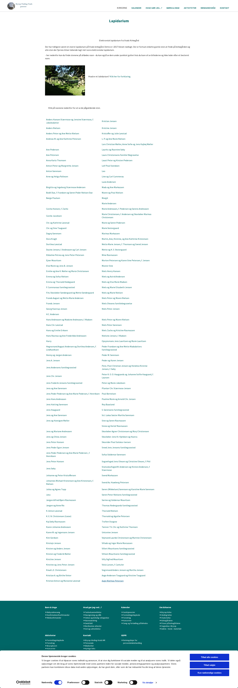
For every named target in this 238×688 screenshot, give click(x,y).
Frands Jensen (53, 303)
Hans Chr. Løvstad (54, 325)
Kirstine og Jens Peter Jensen (60, 564)
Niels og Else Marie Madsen (114, 282)
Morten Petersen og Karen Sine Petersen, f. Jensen (126, 260)
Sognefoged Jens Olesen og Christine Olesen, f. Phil (126, 461)
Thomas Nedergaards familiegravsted (119, 505)
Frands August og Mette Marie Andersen (64, 298)
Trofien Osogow (109, 521)
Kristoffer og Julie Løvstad (114, 133)
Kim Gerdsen (52, 537)
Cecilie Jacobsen (54, 215)
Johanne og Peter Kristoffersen (61, 475)
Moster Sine (107, 265)
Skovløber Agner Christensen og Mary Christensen (125, 431)
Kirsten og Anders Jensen (58, 548)
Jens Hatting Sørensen (57, 404)
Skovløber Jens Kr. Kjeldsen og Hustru (119, 436)
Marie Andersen (109, 203)
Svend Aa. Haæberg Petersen (115, 482)
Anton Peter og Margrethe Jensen (62, 165)
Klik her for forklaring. (120, 76)
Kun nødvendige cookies (209, 673)
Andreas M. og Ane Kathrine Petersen (63, 138)
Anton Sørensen (53, 171)
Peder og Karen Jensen (112, 360)
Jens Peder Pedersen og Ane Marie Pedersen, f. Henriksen (73, 393)
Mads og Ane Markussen (113, 187)
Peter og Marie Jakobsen (113, 383)
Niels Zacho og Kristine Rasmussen (118, 330)
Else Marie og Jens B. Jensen (59, 265)
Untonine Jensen (110, 532)
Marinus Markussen (111, 233)
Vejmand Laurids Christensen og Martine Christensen (127, 537)
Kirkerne (122, 7)
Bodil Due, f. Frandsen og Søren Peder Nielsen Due (69, 192)
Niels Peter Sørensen (112, 325)
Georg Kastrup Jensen (56, 308)
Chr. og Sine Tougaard (56, 228)
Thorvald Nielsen (110, 510)
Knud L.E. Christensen (56, 570)
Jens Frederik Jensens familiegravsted (64, 383)
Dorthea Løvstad (54, 244)
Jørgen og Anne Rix (55, 505)
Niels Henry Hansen (111, 271)
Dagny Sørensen (53, 233)
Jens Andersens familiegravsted (61, 367)
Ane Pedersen (52, 149)
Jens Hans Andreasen (56, 399)
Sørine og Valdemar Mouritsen (116, 500)
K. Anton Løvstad (54, 510)
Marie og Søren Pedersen (113, 222)
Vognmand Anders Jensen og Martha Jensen (122, 570)
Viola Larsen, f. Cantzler (113, 564)
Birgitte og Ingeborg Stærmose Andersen (65, 187)
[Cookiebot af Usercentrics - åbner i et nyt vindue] (23, 683)
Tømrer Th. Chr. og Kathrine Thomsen (120, 527)
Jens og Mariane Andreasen (59, 431)
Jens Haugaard (53, 409)
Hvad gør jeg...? (154, 7)
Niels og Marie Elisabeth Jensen (117, 287)
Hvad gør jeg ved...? (92, 607)
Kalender (136, 7)
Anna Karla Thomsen (56, 160)
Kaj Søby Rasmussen (55, 521)
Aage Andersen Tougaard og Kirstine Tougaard (123, 575)
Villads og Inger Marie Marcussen (117, 543)
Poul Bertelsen (109, 393)
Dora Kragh (51, 238)
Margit (105, 198)
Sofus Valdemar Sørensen (114, 454)
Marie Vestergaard (110, 228)
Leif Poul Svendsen (110, 165)
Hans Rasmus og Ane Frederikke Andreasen (66, 335)
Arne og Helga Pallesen (57, 176)
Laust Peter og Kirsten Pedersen (117, 160)
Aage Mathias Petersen (113, 580)
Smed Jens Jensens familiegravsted (118, 447)
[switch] (85, 682)
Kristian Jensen (109, 121)
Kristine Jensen (109, 128)
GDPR (123, 635)
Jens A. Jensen (53, 360)
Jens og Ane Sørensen (56, 388)
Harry (48, 341)
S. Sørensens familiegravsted (115, 409)
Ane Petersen (52, 155)
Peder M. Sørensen (110, 355)
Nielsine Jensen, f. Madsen (114, 335)
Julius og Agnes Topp (56, 489)
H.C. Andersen (52, 314)
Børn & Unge (173, 7)
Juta (48, 494)
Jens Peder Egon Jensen (57, 447)
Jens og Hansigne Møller (57, 420)
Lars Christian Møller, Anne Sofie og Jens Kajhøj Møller (127, 144)
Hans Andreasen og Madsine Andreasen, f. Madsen (69, 319)
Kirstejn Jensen (53, 543)
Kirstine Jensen (53, 559)
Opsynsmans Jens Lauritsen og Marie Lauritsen (124, 341)
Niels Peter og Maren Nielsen (115, 298)
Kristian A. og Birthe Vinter (58, 575)
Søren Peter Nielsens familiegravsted (119, 494)
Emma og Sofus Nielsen (57, 276)
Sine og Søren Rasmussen (114, 420)
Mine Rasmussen (109, 255)
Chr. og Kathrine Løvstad (57, 222)
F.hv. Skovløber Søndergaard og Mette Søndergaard (70, 292)
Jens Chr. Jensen (54, 376)
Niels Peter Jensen (111, 308)
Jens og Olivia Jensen (56, 436)
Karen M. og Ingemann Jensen (60, 532)
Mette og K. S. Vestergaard (114, 249)
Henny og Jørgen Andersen (58, 355)
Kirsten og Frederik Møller (58, 553)
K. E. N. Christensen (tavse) (58, 516)
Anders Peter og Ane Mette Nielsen (62, 133)
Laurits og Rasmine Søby (113, 149)
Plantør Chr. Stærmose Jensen (116, 388)
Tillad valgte (209, 665)
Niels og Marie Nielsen (112, 292)
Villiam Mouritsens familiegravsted (118, 553)
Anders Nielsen (53, 128)
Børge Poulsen (53, 198)
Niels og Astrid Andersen (113, 276)
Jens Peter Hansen (55, 442)
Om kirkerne (165, 607)
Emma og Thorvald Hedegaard (60, 282)
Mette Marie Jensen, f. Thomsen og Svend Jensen (125, 244)
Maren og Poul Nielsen (112, 192)
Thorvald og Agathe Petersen (116, 516)
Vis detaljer (147, 682)
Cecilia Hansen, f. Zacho (57, 208)
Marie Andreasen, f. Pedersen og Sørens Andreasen (125, 208)
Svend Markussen (110, 475)
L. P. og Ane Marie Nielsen (113, 138)
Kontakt (224, 7)
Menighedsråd (208, 7)
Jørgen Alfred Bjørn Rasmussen (61, 500)
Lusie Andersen (109, 181)
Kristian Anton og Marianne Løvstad (63, 580)
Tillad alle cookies (209, 657)
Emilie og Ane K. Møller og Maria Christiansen (67, 271)
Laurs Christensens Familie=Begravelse (120, 155)
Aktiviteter (190, 7)
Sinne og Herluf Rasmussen (115, 426)
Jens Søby (51, 468)
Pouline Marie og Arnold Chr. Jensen (119, 399)
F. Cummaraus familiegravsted (60, 287)
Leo (103, 171)
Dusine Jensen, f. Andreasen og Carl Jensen (66, 249)
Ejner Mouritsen (53, 260)
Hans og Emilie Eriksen (57, 330)
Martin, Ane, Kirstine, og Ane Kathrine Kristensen (125, 238)
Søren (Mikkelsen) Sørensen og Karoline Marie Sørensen (128, 489)
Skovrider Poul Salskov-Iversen (116, 442)
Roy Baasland (108, 404)
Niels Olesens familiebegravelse (117, 303)
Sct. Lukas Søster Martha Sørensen (118, 415)
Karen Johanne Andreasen (58, 527)
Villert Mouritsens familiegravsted (118, 548)
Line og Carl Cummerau (113, 176)
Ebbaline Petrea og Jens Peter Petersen (65, 255)
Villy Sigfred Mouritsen (112, 559)
